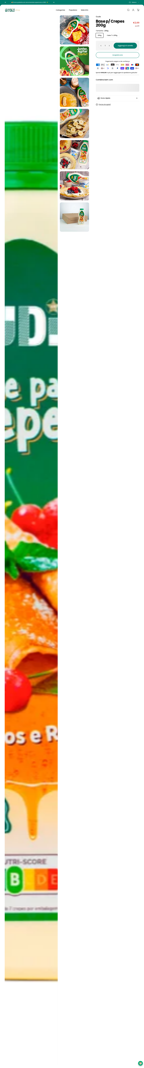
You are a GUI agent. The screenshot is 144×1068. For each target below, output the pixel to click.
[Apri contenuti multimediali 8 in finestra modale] (74, 217)
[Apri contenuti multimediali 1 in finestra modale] (74, 29)
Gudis (98, 16)
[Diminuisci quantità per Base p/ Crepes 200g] (100, 45)
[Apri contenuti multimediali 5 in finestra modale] (74, 154)
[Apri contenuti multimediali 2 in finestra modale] (74, 61)
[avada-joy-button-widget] (140, 1063)
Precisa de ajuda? (105, 104)
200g (99, 35)
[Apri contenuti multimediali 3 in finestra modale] (74, 92)
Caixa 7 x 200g (112, 35)
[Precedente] (5, 2)
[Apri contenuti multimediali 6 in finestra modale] (74, 185)
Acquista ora (117, 55)
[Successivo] (54, 2)
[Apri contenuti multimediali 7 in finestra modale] (31, 540)
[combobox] (134, 2)
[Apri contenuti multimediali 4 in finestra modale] (74, 123)
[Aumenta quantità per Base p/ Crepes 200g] (109, 45)
